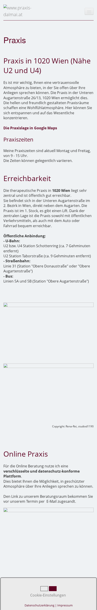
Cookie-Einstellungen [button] (47, 595)
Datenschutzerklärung (39, 605)
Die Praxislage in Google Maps (30, 128)
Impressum (65, 605)
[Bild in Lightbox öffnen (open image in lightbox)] (48, 333)
